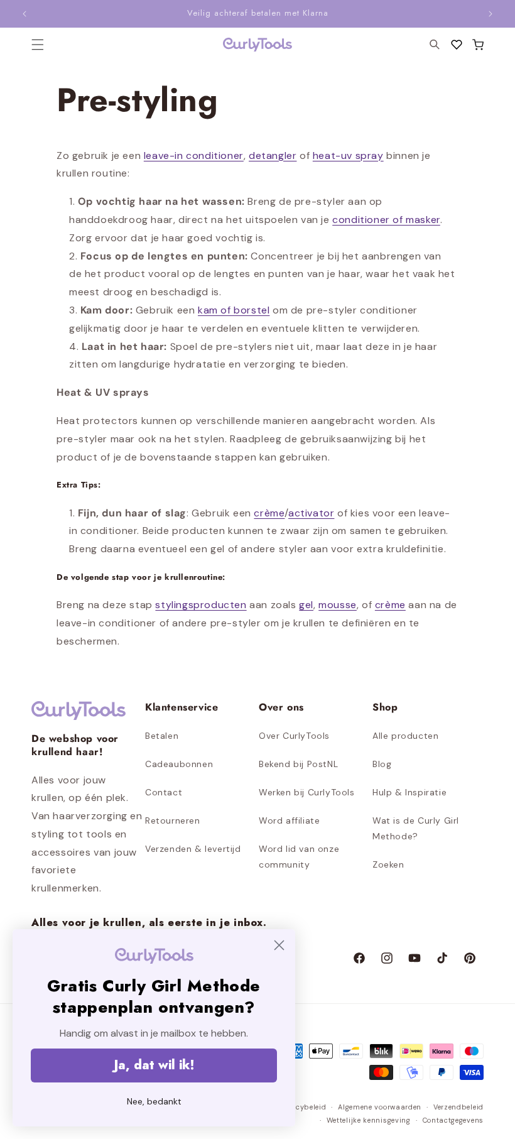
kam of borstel (233, 310)
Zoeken (388, 864)
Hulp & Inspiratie (409, 792)
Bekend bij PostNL (298, 764)
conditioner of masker (386, 219)
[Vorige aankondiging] (24, 14)
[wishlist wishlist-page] (456, 44)
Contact (163, 792)
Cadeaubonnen (179, 764)
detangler (272, 155)
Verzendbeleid (458, 1107)
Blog (381, 764)
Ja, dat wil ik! (154, 1065)
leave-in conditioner (194, 155)
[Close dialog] (279, 945)
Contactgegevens (453, 1120)
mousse (337, 604)
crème (269, 513)
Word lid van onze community (299, 856)
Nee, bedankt (154, 1101)
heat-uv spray (348, 155)
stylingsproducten (200, 604)
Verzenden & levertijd (193, 848)
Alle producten (405, 735)
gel (306, 604)
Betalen (161, 735)
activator (311, 513)
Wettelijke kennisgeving (369, 1120)
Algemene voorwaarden (379, 1107)
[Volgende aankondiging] (490, 14)
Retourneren (172, 820)
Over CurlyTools (294, 735)
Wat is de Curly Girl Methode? (415, 828)
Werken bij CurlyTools (307, 792)
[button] (478, 44)
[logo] (257, 45)
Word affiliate (289, 820)
